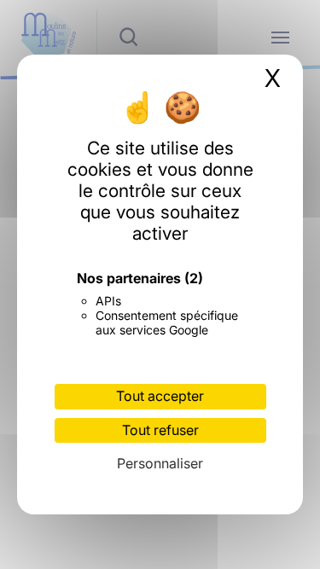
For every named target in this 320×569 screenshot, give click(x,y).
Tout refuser (160, 429)
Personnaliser (160, 463)
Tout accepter (160, 395)
